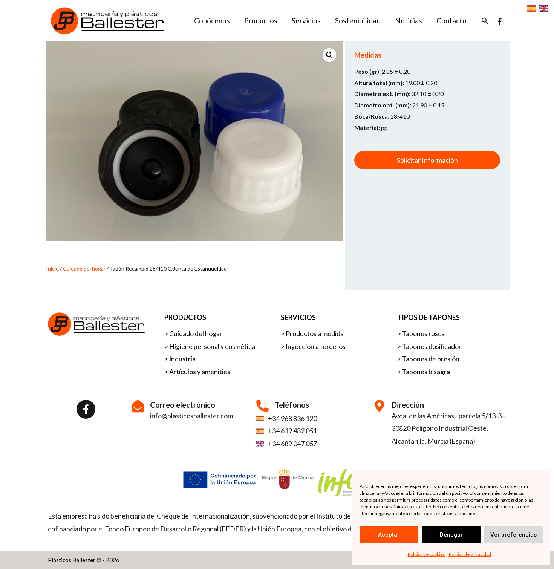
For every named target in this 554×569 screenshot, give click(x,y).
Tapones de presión (430, 359)
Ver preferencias (513, 534)
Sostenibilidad (358, 20)
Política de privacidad (470, 554)
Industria (182, 359)
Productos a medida (315, 334)
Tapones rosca (423, 334)
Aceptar (388, 534)
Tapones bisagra (426, 372)
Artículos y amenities (199, 372)
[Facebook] (499, 21)
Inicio (52, 268)
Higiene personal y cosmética (212, 346)
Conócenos (212, 20)
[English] (544, 8)
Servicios (306, 20)
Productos (260, 20)
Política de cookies (426, 554)
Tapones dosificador (431, 346)
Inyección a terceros (316, 346)
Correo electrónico (182, 404)
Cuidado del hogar (84, 268)
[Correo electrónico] (138, 406)
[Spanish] (532, 8)
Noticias (408, 20)
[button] (485, 21)
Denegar (451, 534)
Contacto (451, 20)
